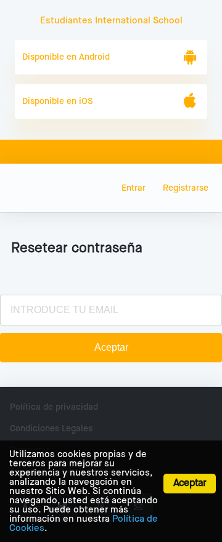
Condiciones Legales (51, 428)
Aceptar (189, 483)
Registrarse (185, 188)
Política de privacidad (54, 407)
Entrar (133, 188)
